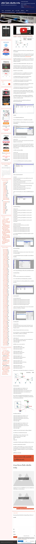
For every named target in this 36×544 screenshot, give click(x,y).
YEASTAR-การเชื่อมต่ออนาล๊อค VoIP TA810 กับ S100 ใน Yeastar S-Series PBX (25, 508)
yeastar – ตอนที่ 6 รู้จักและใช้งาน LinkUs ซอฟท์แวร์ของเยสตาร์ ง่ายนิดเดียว (6, 353)
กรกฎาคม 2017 (5, 333)
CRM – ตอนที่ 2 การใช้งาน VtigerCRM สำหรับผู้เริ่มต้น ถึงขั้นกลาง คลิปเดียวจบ (6, 368)
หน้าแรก (3, 10)
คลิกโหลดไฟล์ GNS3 (28, 56)
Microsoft (4, 194)
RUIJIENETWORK (5, 201)
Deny (26, 541)
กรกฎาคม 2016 (5, 343)
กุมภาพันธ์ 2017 (5, 338)
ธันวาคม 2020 (5, 297)
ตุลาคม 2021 (5, 289)
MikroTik (4, 195)
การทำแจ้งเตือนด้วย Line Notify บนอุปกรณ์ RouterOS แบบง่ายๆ (5, 373)
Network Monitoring (6, 199)
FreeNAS (4, 188)
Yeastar (4, 210)
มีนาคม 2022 (5, 284)
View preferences (32, 541)
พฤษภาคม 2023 (5, 271)
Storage (4, 203)
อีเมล (14, 531)
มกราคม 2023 (5, 275)
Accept (20, 541)
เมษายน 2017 (5, 337)
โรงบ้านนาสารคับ (5, 370)
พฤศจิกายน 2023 (5, 266)
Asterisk (4, 183)
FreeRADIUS (5, 190)
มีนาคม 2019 (5, 315)
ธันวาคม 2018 (5, 318)
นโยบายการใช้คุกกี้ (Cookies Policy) (20, 12)
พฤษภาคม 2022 (5, 281)
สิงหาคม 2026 (5, 249)
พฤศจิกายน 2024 (5, 259)
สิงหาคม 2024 (5, 263)
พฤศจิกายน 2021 (5, 287)
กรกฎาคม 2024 (5, 264)
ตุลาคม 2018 (5, 321)
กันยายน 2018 (5, 322)
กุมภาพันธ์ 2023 (5, 274)
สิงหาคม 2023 (5, 269)
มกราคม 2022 (5, 286)
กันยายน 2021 (5, 290)
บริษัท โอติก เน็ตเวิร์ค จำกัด (10, 3)
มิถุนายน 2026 (5, 250)
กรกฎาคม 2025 (5, 253)
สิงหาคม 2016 (5, 342)
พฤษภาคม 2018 (5, 326)
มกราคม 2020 (5, 306)
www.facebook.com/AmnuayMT (29, 7)
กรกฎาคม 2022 (5, 279)
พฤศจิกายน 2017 (5, 331)
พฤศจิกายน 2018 (5, 320)
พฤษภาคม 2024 (5, 265)
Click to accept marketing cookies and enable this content (23, 478)
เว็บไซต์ (14, 534)
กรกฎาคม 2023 (5, 270)
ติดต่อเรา (27, 10)
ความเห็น (14, 517)
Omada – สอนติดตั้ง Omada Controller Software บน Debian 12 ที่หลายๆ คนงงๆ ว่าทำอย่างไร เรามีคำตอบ (6, 221)
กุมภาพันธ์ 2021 (5, 295)
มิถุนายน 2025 (5, 254)
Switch (4, 204)
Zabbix (4, 211)
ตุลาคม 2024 (5, 260)
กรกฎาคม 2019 (5, 310)
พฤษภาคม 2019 (5, 312)
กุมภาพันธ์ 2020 (5, 305)
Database (4, 185)
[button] (34, 535)
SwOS (4, 205)
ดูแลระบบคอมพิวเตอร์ (8, 10)
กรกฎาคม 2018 (5, 325)
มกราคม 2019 (5, 317)
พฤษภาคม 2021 (5, 294)
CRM (3, 184)
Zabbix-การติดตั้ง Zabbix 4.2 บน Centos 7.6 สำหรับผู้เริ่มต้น (20, 507)
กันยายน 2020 (5, 300)
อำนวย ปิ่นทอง (5, 350)
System (4, 206)
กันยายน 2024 (5, 261)
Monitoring (4, 196)
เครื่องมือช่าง (22, 10)
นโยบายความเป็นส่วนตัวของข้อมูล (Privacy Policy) (8, 12)
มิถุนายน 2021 (5, 292)
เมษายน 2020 (5, 302)
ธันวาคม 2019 (5, 307)
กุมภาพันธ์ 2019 (5, 316)
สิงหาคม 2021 (5, 291)
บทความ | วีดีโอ (17, 10)
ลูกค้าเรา (13, 10)
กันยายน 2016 (5, 341)
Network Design (5, 198)
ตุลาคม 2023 (5, 268)
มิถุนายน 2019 (5, 311)
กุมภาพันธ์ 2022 (5, 285)
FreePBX (4, 189)
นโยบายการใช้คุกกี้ (23, 542)
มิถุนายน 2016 (5, 344)
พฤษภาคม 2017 (5, 336)
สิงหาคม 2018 (5, 323)
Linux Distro (5, 193)
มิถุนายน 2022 (5, 280)
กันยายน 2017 (5, 332)
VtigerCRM (4, 209)
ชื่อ (14, 529)
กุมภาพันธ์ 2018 (5, 328)
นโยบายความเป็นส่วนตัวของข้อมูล (28, 542)
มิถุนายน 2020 (5, 301)
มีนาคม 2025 (5, 255)
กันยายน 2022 (5, 276)
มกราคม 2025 (5, 258)
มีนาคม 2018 (5, 327)
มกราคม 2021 (5, 296)
